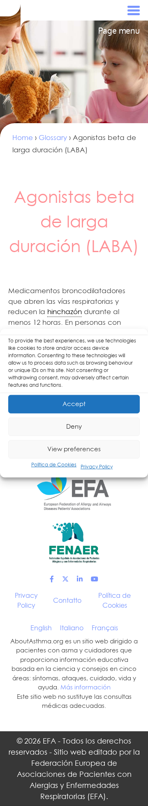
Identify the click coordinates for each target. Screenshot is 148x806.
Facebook (52, 579)
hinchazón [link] (64, 312)
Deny (74, 426)
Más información (85, 687)
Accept (74, 404)
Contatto (67, 600)
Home (22, 137)
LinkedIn (80, 579)
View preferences (74, 449)
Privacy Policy (97, 466)
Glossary (53, 137)
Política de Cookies (53, 464)
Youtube (94, 579)
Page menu (119, 31)
